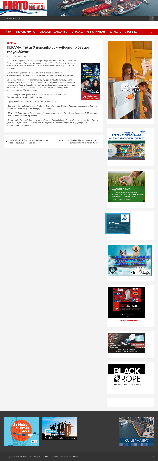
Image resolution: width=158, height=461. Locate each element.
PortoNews (23, 456)
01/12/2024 (11, 57)
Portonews (22, 57)
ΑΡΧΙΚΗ (9, 32)
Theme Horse (44, 456)
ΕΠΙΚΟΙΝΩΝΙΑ (131, 32)
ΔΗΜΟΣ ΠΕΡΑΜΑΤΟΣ (25, 32)
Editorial (11, 43)
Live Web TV (115, 32)
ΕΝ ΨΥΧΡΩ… (77, 32)
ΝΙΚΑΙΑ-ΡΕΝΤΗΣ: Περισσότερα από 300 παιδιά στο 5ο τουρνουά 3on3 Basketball (29, 141)
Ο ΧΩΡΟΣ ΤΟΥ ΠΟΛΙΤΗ (96, 32)
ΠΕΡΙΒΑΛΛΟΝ (45, 32)
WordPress (73, 456)
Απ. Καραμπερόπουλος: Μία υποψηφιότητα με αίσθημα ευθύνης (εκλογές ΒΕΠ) (78, 141)
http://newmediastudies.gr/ (130, 320)
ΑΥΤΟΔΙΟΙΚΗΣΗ (61, 32)
